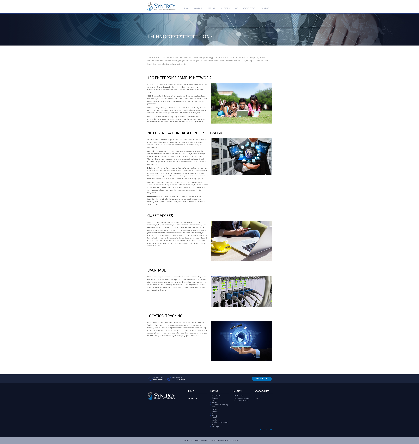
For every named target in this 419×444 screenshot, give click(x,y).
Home (186, 8)
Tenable (214, 418)
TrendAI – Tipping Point (219, 422)
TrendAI (214, 420)
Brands (211, 8)
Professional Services (241, 400)
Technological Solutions (242, 398)
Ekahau (214, 402)
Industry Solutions (240, 396)
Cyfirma (214, 400)
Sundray (214, 415)
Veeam (213, 424)
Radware (214, 411)
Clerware (214, 398)
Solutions (225, 8)
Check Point (215, 396)
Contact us (261, 379)
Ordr (213, 407)
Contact (265, 8)
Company (198, 8)
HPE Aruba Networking (219, 405)
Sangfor (214, 413)
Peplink (213, 409)
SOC (236, 8)
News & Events (249, 8)
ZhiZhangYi (215, 426)
